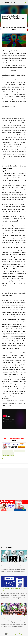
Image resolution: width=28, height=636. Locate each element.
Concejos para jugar (19, 450)
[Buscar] (26, 2)
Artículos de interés (7, 450)
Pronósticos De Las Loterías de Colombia (11, 563)
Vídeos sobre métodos (8, 455)
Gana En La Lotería (9, 2)
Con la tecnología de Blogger (15, 634)
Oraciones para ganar (7, 453)
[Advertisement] (14, 485)
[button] (3, 23)
